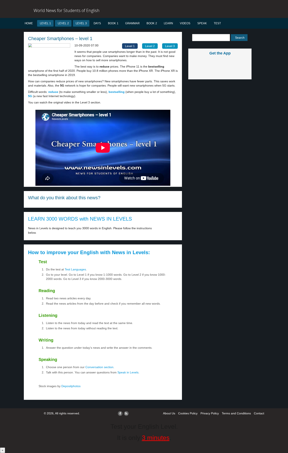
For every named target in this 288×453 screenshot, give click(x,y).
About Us (169, 413)
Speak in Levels (128, 372)
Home (29, 23)
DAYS (97, 23)
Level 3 (81, 23)
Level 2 (63, 23)
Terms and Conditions (236, 413)
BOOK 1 (113, 23)
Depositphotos (71, 386)
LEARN (168, 23)
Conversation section (99, 367)
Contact (259, 413)
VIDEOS (185, 23)
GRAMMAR (132, 23)
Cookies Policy (188, 413)
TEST (217, 23)
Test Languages (75, 269)
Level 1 (45, 23)
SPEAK (202, 23)
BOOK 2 (152, 23)
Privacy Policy (210, 413)
